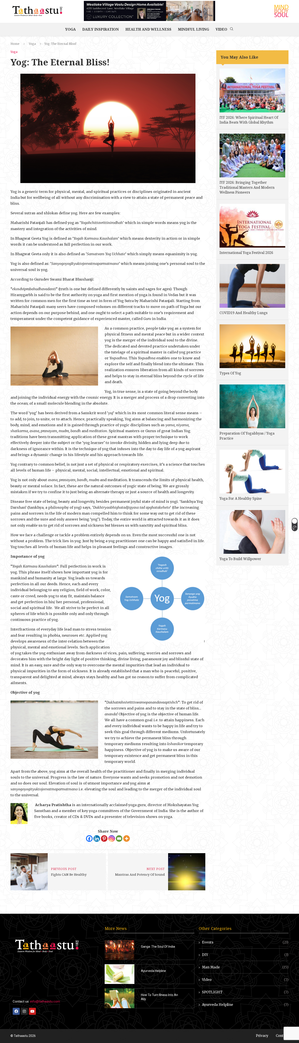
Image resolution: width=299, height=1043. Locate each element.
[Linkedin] (96, 838)
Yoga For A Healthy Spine (241, 498)
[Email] (119, 838)
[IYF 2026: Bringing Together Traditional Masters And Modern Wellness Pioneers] (252, 155)
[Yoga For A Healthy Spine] (252, 471)
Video (221, 29)
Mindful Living (193, 29)
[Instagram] (111, 838)
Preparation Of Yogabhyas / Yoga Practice (247, 435)
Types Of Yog (230, 373)
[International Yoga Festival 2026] (252, 226)
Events (245, 942)
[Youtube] (32, 1011)
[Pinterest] (104, 838)
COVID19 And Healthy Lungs (243, 312)
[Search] (231, 29)
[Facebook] (89, 838)
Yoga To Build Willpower (240, 558)
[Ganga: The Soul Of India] (119, 950)
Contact (282, 1036)
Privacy (262, 1036)
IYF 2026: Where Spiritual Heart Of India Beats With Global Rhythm (249, 120)
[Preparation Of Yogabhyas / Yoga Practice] (252, 406)
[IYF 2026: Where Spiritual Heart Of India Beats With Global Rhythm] (252, 90)
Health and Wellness (148, 29)
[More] (126, 838)
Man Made (245, 967)
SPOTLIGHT (245, 992)
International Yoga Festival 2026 (246, 252)
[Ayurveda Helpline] (119, 974)
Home (15, 44)
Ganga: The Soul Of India (158, 946)
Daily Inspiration (100, 29)
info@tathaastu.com (45, 1001)
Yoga (70, 29)
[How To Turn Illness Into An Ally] (119, 998)
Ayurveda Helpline (153, 971)
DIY (245, 955)
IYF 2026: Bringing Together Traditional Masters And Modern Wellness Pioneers (247, 187)
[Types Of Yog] (252, 346)
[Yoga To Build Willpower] (252, 532)
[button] (294, 524)
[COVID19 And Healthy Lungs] (252, 286)
